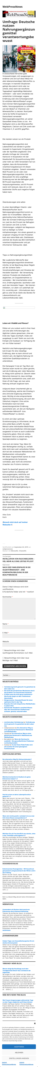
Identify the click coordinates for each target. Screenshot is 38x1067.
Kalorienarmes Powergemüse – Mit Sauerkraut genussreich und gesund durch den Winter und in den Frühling (19, 870)
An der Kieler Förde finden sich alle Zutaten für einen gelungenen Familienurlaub (18, 746)
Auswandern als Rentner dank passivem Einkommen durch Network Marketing (16, 910)
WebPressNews (12, 6)
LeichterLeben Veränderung (13, 722)
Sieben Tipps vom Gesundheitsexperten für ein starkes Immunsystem (18, 942)
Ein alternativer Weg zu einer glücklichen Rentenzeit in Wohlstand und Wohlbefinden (18, 729)
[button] (35, 1023)
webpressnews (8, 549)
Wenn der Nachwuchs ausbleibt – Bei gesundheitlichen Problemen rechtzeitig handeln (19, 741)
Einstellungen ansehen (19, 1058)
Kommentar (8, 597)
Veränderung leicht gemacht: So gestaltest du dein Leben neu (19, 724)
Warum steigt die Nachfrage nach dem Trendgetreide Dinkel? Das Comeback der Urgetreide (17, 970)
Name (6, 624)
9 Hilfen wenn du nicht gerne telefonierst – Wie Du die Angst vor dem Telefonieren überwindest (18, 696)
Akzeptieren (19, 1047)
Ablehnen (19, 1052)
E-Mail (6, 633)
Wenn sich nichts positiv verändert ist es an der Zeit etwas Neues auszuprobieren (18, 817)
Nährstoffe (14, 551)
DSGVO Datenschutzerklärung (9, 1063)
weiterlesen (19, 930)
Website (6, 641)
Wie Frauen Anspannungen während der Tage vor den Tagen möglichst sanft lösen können (18, 1001)
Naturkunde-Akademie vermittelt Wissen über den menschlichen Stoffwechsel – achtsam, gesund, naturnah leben (18, 709)
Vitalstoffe (22, 551)
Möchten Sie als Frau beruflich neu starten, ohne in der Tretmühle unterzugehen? (19, 834)
